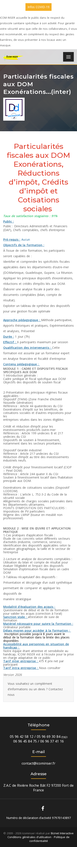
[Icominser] (13, 57)
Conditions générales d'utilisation (29, 837)
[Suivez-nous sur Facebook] (43, 808)
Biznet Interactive (62, 833)
